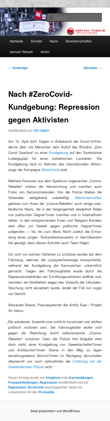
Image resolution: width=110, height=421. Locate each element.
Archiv (45, 51)
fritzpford (53, 377)
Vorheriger (18, 67)
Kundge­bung (58, 152)
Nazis (54, 41)
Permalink (46, 392)
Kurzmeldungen (81, 377)
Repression (48, 382)
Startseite (16, 41)
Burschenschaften (79, 41)
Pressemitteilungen (23, 382)
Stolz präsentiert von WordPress (55, 410)
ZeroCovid (35, 387)
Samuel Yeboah (21, 51)
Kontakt (36, 41)
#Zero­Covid (50, 169)
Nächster (93, 67)
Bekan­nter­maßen (88, 197)
